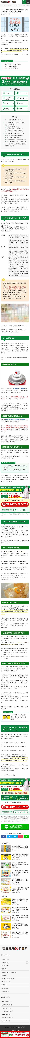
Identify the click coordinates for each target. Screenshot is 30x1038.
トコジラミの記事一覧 (7, 1011)
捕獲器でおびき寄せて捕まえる (15, 131)
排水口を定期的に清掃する (14, 137)
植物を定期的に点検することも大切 (17, 141)
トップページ (5, 959)
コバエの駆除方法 (10, 125)
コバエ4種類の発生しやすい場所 (14, 119)
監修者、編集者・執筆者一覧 (9, 972)
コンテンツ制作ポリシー (8, 978)
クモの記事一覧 (6, 1021)
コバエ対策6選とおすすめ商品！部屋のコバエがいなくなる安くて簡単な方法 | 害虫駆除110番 (19, 717)
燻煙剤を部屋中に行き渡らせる (15, 129)
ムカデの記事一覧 (6, 1008)
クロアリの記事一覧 (7, 1004)
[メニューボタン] (28, 2)
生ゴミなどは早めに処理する (15, 135)
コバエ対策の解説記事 (19, 706)
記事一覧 (4, 969)
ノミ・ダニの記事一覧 (7, 1017)
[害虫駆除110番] (8, 2)
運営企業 (4, 975)
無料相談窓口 (5, 988)
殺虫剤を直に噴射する (13, 127)
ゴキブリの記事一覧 (7, 1001)
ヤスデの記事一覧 (6, 1014)
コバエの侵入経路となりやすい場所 (14, 122)
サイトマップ (5, 991)
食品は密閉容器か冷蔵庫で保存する (17, 139)
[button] (3, 836)
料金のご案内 (5, 965)
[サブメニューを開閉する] (27, 962)
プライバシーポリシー (7, 981)
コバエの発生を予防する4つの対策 (14, 133)
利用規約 (4, 985)
